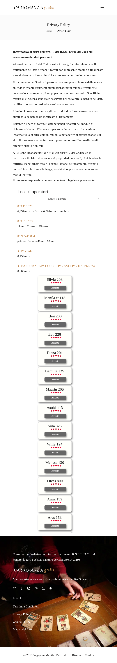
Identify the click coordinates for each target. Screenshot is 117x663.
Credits (89, 655)
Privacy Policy (22, 614)
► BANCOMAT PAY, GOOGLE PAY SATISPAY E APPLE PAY (56, 266)
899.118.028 (24, 206)
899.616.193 (25, 221)
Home (49, 31)
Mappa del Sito (22, 629)
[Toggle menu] (102, 7)
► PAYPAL (24, 251)
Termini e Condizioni (26, 606)
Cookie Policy (21, 621)
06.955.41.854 (26, 236)
